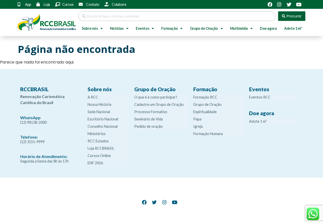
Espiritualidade (205, 112)
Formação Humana (208, 134)
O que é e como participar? (155, 97)
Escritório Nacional (103, 119)
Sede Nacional (99, 112)
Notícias (117, 28)
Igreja (198, 126)
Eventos (142, 28)
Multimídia (239, 28)
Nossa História (99, 104)
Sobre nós (90, 28)
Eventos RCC (260, 97)
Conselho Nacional (103, 126)
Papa (197, 119)
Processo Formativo (150, 112)
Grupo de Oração (204, 28)
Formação (169, 28)
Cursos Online (99, 155)
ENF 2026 (95, 163)
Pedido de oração (148, 126)
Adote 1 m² (293, 28)
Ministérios (97, 134)
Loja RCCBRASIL (101, 148)
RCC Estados (98, 141)
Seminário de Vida (148, 119)
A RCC (93, 97)
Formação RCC (205, 97)
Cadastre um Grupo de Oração (159, 104)
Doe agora (268, 28)
